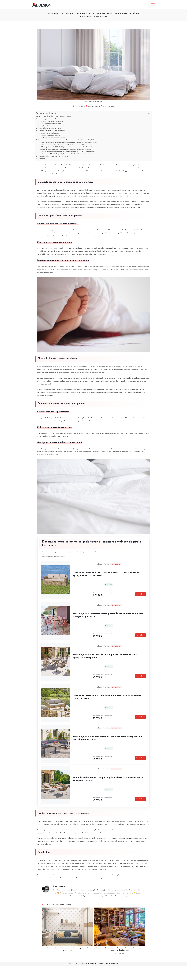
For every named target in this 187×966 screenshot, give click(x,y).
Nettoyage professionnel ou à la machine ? (54, 137)
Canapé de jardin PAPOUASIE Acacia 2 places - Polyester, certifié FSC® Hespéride (66, 149)
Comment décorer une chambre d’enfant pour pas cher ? (67, 948)
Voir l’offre (140, 594)
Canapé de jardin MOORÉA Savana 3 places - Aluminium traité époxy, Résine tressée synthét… (69, 142)
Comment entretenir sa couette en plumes (52, 130)
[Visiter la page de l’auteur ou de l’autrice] (46, 888)
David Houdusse (108, 106)
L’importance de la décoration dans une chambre (54, 116)
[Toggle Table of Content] (148, 113)
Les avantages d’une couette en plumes (51, 119)
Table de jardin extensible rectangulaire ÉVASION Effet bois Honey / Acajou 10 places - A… (68, 144)
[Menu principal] (153, 4)
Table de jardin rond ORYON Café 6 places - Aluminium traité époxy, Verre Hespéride (66, 147)
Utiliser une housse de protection (50, 135)
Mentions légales (111, 964)
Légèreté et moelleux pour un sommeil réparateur (55, 126)
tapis (130, 838)
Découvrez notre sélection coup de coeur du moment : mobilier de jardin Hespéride (66, 140)
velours (39, 833)
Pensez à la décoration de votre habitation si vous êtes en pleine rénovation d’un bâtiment (119, 949)
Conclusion (41, 158)
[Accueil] (81, 16)
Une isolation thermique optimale (51, 123)
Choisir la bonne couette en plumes (49, 128)
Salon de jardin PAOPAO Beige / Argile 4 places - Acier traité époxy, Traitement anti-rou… (68, 153)
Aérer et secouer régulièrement (50, 133)
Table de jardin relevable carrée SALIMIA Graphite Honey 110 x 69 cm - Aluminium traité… (68, 151)
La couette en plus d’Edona (130, 207)
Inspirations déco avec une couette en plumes (53, 156)
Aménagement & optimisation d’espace (95, 16)
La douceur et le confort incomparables (52, 121)
